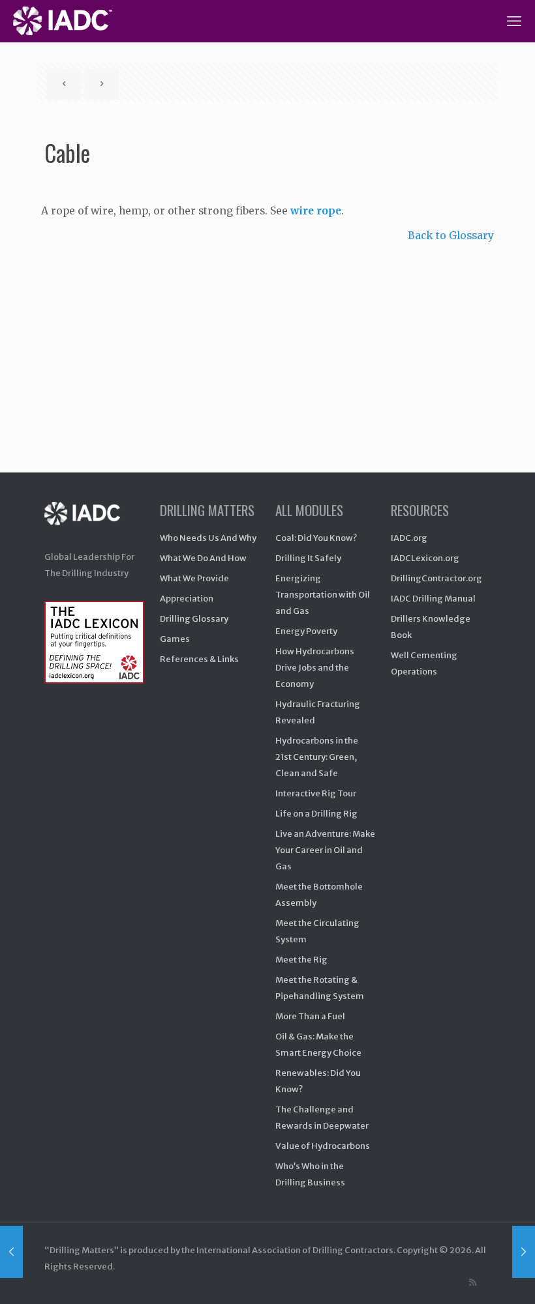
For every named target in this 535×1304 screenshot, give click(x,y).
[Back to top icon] (472, 1277)
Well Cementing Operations (424, 663)
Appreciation (186, 598)
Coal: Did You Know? (316, 537)
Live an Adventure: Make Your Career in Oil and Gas (325, 850)
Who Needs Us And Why (208, 537)
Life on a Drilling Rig (316, 813)
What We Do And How (203, 558)
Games (175, 639)
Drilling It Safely (308, 558)
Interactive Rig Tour (315, 793)
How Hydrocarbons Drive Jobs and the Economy (314, 667)
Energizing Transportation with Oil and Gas (322, 594)
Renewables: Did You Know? (318, 1081)
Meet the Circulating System (317, 931)
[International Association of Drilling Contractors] (94, 524)
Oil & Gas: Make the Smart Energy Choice (318, 1044)
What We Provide (194, 578)
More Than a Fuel (310, 1016)
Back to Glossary (451, 235)
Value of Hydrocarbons (322, 1146)
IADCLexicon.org (425, 558)
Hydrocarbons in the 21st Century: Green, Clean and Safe (316, 757)
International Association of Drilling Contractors (294, 1250)
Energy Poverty (306, 631)
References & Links (199, 659)
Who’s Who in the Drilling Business (310, 1174)
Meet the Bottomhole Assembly (319, 894)
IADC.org (409, 537)
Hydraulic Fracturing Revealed (317, 712)
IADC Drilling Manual (433, 598)
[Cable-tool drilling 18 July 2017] (523, 1252)
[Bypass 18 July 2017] (11, 1252)
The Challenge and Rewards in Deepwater (322, 1117)
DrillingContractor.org (436, 578)
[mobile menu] (514, 21)
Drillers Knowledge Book (430, 627)
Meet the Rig (301, 959)
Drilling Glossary (194, 618)
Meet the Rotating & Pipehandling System (319, 988)
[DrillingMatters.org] (62, 21)
